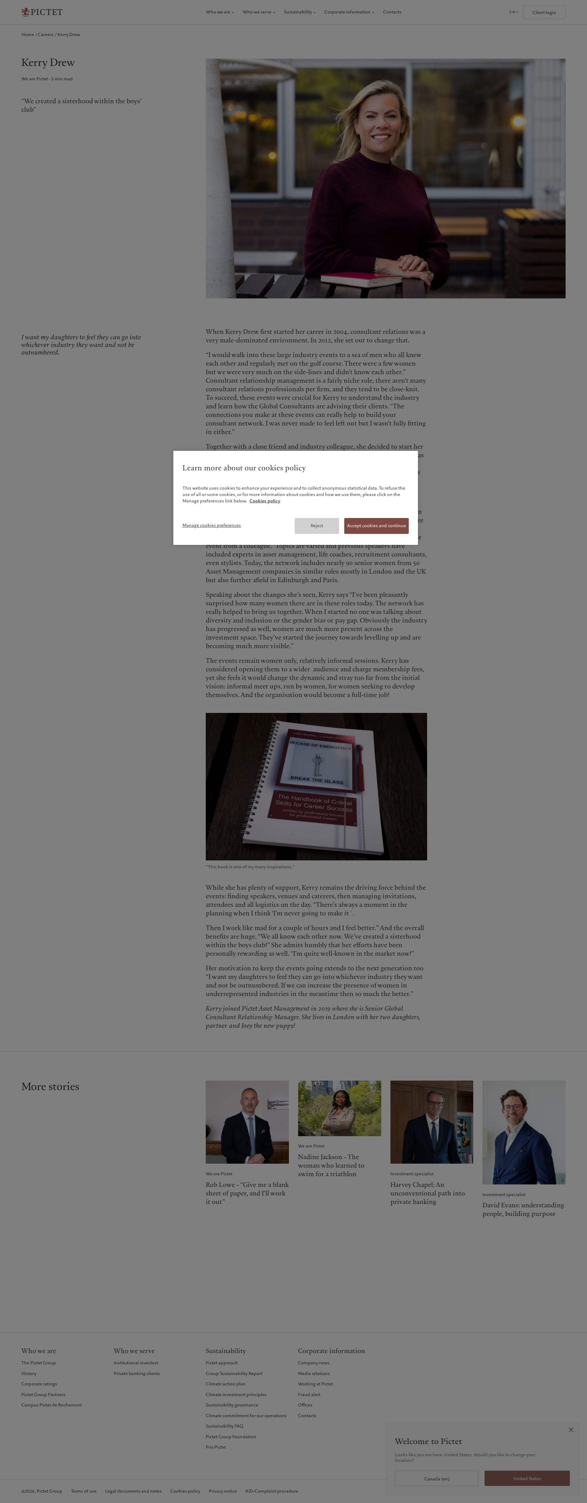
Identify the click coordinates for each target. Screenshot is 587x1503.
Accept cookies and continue (376, 526)
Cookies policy (264, 501)
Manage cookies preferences (212, 525)
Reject (317, 526)
